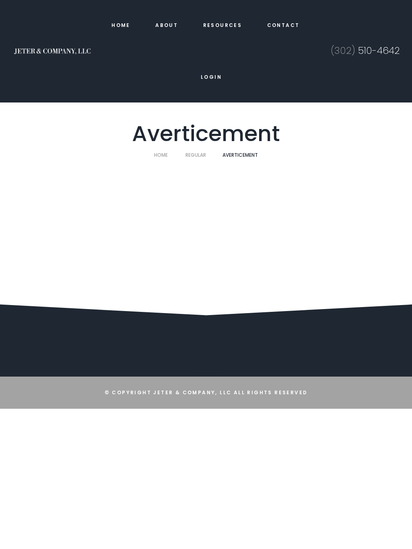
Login (211, 77)
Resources (222, 25)
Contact (283, 25)
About (166, 25)
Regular (195, 155)
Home (120, 25)
